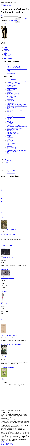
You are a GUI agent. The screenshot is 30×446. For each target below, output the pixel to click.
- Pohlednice (10, 71)
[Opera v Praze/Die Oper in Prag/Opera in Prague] (4, 354)
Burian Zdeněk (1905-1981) (7, 257)
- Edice (8, 64)
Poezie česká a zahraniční (13, 133)
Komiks (9, 118)
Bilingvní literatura (11, 85)
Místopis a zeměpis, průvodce (14, 125)
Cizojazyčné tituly (11, 89)
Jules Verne (9, 114)
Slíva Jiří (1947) (4, 303)
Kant (8, 115)
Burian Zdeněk (10, 86)
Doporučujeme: (7, 320)
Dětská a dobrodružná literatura (14, 95)
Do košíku (3, 4)
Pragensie (9, 135)
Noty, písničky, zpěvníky (13, 130)
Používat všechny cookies (7, 444)
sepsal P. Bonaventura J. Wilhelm (9, 335)
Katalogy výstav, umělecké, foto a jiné (16, 117)
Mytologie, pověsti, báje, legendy (15, 128)
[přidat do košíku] (4, 231)
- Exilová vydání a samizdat (13, 67)
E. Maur (14, 234)
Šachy (8, 139)
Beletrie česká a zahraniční (13, 83)
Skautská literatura (11, 141)
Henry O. (3, 379)
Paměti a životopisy (11, 132)
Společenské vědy (11, 143)
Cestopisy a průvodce (12, 88)
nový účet (9, 15)
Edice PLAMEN (11, 100)
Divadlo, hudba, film (12, 96)
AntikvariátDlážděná (3, 24)
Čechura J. (3, 234)
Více (2, 442)
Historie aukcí (7, 55)
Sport (8, 144)
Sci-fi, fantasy (10, 140)
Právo (8, 136)
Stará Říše (9, 146)
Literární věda (10, 122)
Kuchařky (9, 121)
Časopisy (9, 92)
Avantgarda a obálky (12, 82)
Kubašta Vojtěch (11, 119)
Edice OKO (10, 99)
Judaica (8, 112)
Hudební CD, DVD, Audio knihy (15, 110)
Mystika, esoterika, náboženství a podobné (17, 126)
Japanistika (9, 111)
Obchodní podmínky (9, 161)
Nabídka (6, 49)
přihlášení (3, 15)
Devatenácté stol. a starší (13, 93)
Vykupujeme (7, 50)
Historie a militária (11, 107)
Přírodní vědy (10, 137)
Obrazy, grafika (7, 245)
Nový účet (24, 19)
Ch (1, 191)
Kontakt (6, 162)
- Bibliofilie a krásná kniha (13, 66)
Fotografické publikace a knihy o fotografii (17, 104)
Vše (2, 217)
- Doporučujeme (11, 73)
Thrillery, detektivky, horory (13, 148)
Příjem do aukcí (7, 54)
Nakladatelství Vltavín (12, 129)
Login (2, 17)
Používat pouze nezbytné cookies (9, 443)
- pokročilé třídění (13, 20)
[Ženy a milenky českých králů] (4, 228)
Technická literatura (11, 147)
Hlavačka (8, 234)
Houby (8, 108)
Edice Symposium (11, 79)
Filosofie (9, 101)
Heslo (19, 17)
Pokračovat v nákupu (6, 5)
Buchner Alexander (5, 356)
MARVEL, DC (10, 124)
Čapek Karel (10, 90)
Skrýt (4, 442)
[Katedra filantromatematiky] (4, 377)
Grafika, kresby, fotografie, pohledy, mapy (17, 106)
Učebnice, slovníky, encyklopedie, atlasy (17, 150)
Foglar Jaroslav (10, 103)
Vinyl (8, 154)
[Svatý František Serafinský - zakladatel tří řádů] (3, 332)
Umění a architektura (12, 151)
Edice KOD (10, 97)
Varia (8, 153)
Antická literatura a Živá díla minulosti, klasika (18, 81)
